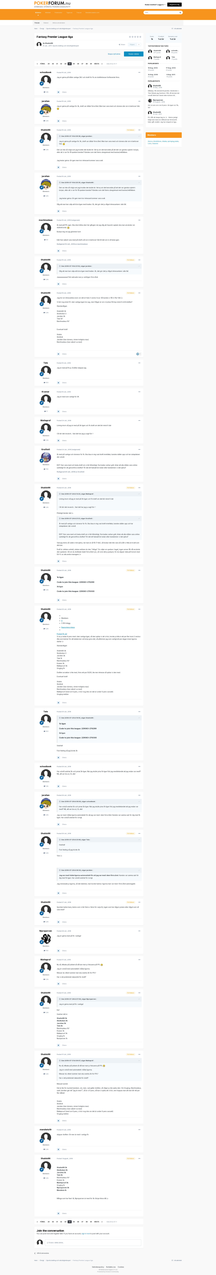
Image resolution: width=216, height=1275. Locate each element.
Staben (46, 23)
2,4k (46, 1149)
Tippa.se (69, 12)
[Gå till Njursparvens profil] (46, 939)
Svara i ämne (134, 54)
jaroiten (46, 101)
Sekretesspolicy (98, 1267)
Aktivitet (48, 12)
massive (155, 143)
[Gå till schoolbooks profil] (46, 80)
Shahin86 (49, 43)
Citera (64, 92)
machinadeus (45, 220)
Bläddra (38, 12)
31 (57, 64)
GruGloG (45, 449)
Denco (150, 141)
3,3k (46, 440)
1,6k (46, 92)
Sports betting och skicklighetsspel (66, 46)
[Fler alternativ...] (139, 72)
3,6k (46, 121)
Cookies (121, 1267)
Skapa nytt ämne (114, 54)
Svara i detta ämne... (56, 1243)
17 (47, 411)
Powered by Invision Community (108, 1272)
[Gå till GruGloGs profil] (46, 457)
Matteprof (45, 420)
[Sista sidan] (102, 63)
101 (47, 240)
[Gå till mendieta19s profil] (46, 1138)
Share (122, 44)
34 (70, 64)
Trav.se (78, 12)
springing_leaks (173, 141)
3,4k (46, 149)
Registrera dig (174, 4)
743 (46, 950)
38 (87, 64)
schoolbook (45, 72)
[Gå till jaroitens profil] (46, 109)
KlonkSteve (157, 141)
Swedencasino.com (92, 12)
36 (78, 64)
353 (46, 382)
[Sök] (180, 12)
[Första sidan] (37, 63)
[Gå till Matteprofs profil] (46, 428)
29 (49, 64)
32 (61, 64)
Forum (37, 23)
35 (74, 64)
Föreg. (42, 64)
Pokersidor (58, 12)
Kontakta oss (111, 1267)
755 (46, 469)
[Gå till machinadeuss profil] (46, 228)
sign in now (86, 1234)
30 (53, 64)
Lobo (149, 143)
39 (91, 64)
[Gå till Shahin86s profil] (39, 44)
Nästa (96, 64)
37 (82, 64)
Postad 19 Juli (62, 634)
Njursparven (45, 931)
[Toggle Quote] (60, 136)
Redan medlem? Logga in (154, 5)
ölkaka (164, 141)
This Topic (171, 12)
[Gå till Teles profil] (46, 371)
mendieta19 (45, 1129)
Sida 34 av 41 (111, 64)
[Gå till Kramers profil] (46, 400)
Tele (45, 363)
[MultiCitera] (58, 92)
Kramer (45, 392)
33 (65, 64)
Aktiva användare (59, 23)
